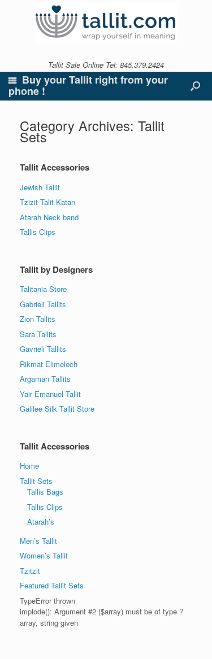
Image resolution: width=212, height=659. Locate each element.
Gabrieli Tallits (43, 304)
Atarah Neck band (49, 217)
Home (29, 465)
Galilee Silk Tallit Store (57, 408)
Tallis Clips (37, 231)
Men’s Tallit (38, 540)
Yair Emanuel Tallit (50, 394)
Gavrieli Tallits (43, 348)
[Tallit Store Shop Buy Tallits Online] (106, 22)
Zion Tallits (37, 318)
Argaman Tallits (45, 378)
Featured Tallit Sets (52, 585)
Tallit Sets (36, 480)
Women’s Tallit (44, 555)
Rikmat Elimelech (48, 364)
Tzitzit (30, 570)
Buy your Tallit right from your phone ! (88, 85)
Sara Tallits (38, 334)
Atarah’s (40, 521)
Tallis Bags (45, 491)
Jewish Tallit (40, 187)
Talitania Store (43, 288)
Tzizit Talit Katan (47, 202)
